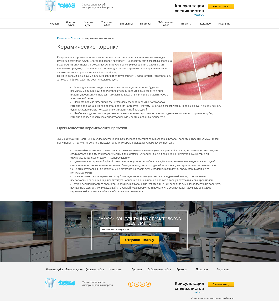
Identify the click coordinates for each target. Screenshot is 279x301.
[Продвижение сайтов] (61, 6)
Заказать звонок (221, 6)
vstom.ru (199, 14)
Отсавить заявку (221, 284)
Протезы (76, 38)
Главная (62, 38)
